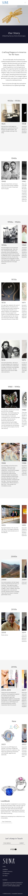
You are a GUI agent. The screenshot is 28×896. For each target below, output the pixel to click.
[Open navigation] (25, 2)
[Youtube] (16, 849)
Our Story (5, 875)
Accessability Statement (17, 893)
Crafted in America (7, 871)
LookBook (5, 869)
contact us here (16, 885)
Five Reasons (6, 873)
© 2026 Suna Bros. (7, 893)
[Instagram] (13, 849)
